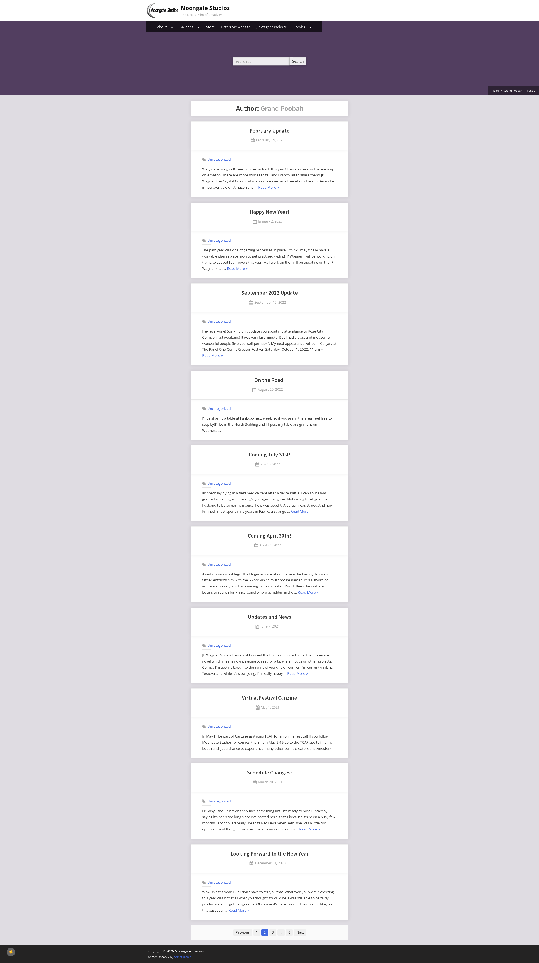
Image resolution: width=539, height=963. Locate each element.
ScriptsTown (182, 957)
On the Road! (269, 380)
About (162, 27)
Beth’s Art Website (235, 27)
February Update (270, 130)
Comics (299, 27)
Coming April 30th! (269, 535)
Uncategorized (219, 159)
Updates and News (269, 616)
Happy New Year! (269, 211)
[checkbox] (11, 952)
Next (300, 932)
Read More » (268, 188)
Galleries (186, 27)
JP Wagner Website (272, 27)
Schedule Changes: (269, 772)
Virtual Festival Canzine (269, 697)
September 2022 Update (269, 292)
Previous (243, 932)
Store (210, 27)
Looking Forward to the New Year (270, 853)
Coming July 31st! (269, 454)
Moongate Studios (205, 8)
